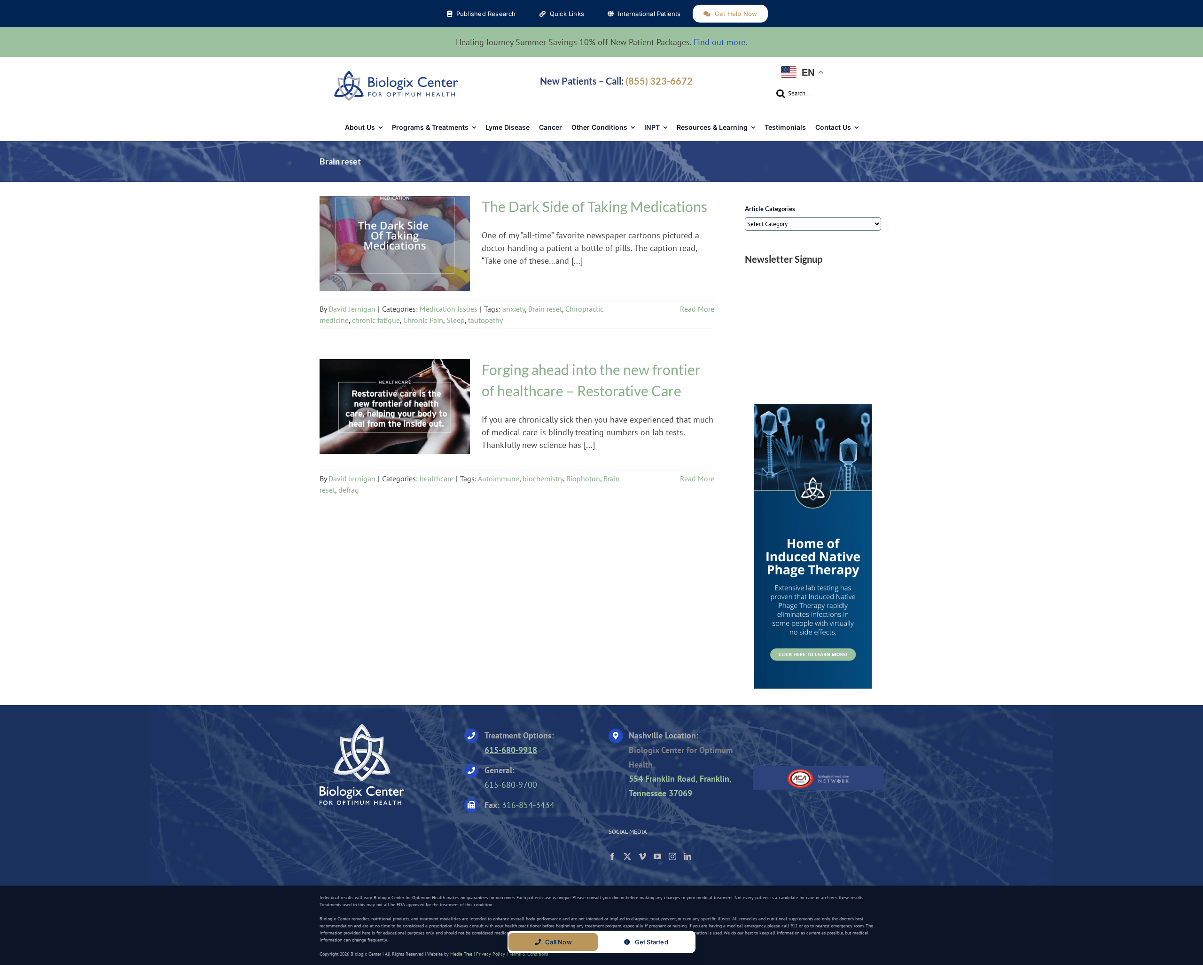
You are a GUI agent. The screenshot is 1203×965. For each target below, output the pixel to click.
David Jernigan (351, 309)
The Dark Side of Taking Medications (394, 237)
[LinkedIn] (687, 856)
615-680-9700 (510, 784)
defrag (348, 489)
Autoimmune (498, 478)
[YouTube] (657, 856)
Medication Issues (395, 252)
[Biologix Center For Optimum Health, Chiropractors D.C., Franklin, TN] (812, 740)
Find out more (719, 42)
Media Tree (461, 954)
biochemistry (543, 478)
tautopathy (485, 320)
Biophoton (583, 478)
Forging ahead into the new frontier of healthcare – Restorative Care (394, 400)
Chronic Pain (423, 320)
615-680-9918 (510, 750)
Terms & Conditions (528, 954)
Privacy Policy (490, 954)
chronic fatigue (376, 320)
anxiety (513, 309)
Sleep (455, 320)
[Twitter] (627, 856)
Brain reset (545, 309)
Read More (697, 309)
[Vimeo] (642, 856)
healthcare (395, 415)
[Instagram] (672, 856)
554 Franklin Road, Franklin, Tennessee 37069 (680, 786)
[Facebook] (612, 856)
